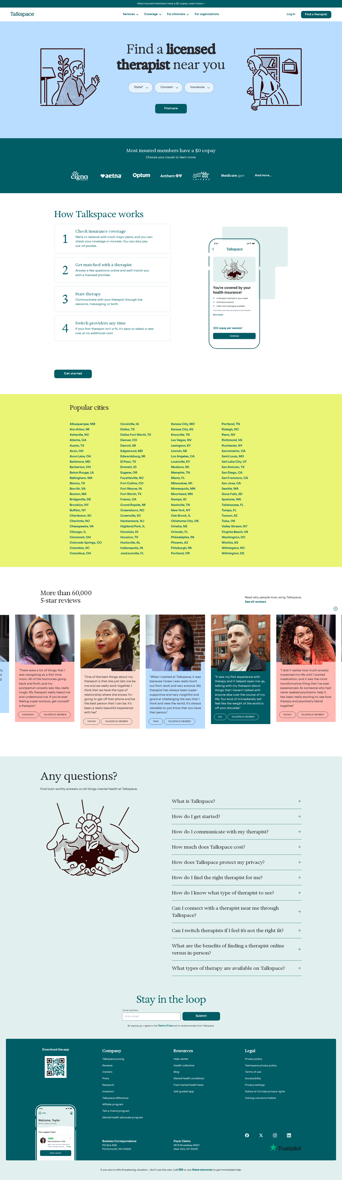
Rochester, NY (232, 446)
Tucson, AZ (230, 516)
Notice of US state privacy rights (265, 1091)
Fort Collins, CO (131, 483)
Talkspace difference (115, 1098)
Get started (73, 373)
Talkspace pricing (113, 1059)
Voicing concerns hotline (260, 1098)
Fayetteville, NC (132, 478)
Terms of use (253, 1072)
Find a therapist (316, 14)
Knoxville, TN (180, 435)
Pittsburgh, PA (181, 548)
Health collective (184, 1065)
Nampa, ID (178, 499)
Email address (130, 1010)
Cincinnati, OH (80, 537)
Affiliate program (112, 1104)
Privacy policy (253, 1059)
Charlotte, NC (80, 521)
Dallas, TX (127, 429)
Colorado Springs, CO (86, 543)
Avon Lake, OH (80, 456)
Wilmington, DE (233, 553)
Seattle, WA (230, 489)
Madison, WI (180, 467)
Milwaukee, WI (181, 483)
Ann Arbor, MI (79, 429)
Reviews (107, 1065)
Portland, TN (231, 424)
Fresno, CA (128, 499)
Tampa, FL (229, 510)
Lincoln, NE (179, 451)
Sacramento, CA (233, 451)
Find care (171, 108)
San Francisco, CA (235, 478)
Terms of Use (165, 1026)
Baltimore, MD (80, 462)
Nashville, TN (180, 505)
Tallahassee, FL (232, 505)
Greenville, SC (130, 516)
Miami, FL (178, 478)
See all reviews (255, 602)
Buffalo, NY (78, 510)
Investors (108, 1091)
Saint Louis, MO (233, 456)
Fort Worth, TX (130, 494)
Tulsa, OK (228, 521)
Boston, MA (78, 494)
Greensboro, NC (132, 510)
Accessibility (253, 1078)
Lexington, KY (181, 446)
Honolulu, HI (129, 532)
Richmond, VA (232, 440)
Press (105, 1078)
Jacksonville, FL (132, 553)
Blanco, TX (77, 483)
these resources (202, 1170)
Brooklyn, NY (79, 505)
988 (180, 1170)
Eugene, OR (128, 473)
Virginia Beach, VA (235, 532)
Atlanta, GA (78, 440)
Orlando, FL (179, 532)
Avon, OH (77, 451)
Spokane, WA (231, 499)
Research (108, 1085)
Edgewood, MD (131, 451)
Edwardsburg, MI (132, 456)
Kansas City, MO (183, 424)
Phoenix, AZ (179, 543)
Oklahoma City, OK (185, 521)
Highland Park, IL (132, 526)
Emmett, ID (128, 467)
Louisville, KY (180, 462)
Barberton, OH (80, 467)
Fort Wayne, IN (131, 489)
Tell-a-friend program (115, 1111)
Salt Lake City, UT (234, 462)
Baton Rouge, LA (82, 473)
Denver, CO (128, 440)
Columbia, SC (79, 548)
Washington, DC (233, 537)
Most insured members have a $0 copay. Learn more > (171, 3)
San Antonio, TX (233, 467)
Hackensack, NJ (132, 521)
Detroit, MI (128, 446)
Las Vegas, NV (181, 440)
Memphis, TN (180, 473)
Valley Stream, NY (234, 526)
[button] (131, 14)
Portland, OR (180, 553)
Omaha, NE (179, 526)
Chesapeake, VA (82, 526)
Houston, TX (129, 537)
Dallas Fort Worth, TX (135, 435)
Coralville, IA (129, 424)
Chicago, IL (78, 532)
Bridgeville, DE (80, 499)
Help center (181, 1059)
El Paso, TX (128, 462)
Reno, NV (228, 435)
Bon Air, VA (78, 489)
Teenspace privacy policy (261, 1065)
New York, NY (180, 510)
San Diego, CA (232, 473)
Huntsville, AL (130, 543)
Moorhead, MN (182, 494)
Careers (107, 1072)
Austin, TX (77, 446)
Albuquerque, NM (82, 424)
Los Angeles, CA (183, 456)
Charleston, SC (80, 516)
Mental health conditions (189, 1078)
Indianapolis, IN (131, 548)
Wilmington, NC (233, 548)
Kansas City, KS (182, 429)
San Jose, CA (231, 483)
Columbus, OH (80, 553)
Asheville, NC (79, 435)
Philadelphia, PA (182, 537)
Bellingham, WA (81, 478)
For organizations (207, 14)
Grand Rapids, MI (133, 505)
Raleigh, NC (230, 429)
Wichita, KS (230, 543)
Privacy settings (255, 1085)
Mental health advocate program (122, 1117)
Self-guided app (184, 1091)
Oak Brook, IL (181, 516)
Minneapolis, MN (183, 489)
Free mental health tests (189, 1085)
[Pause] (335, 608)
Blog (176, 1072)
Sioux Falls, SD (232, 494)
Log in (291, 14)
